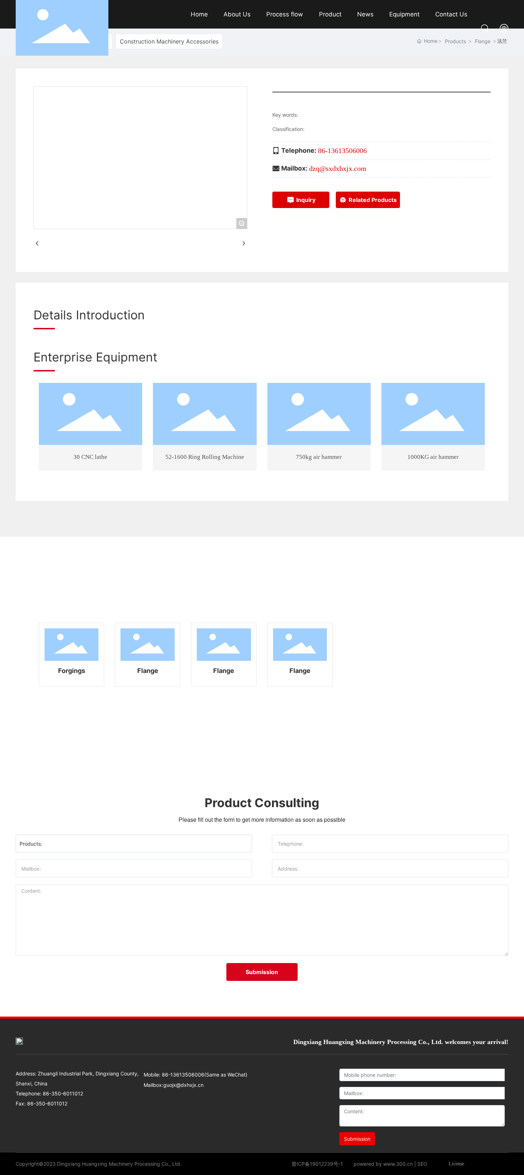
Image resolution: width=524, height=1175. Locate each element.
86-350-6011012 (62, 1093)
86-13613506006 (342, 151)
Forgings (71, 670)
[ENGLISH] (504, 27)
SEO (422, 1164)
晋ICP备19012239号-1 (317, 1164)
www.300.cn (398, 1164)
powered (364, 1164)
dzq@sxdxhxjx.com (337, 168)
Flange (147, 670)
